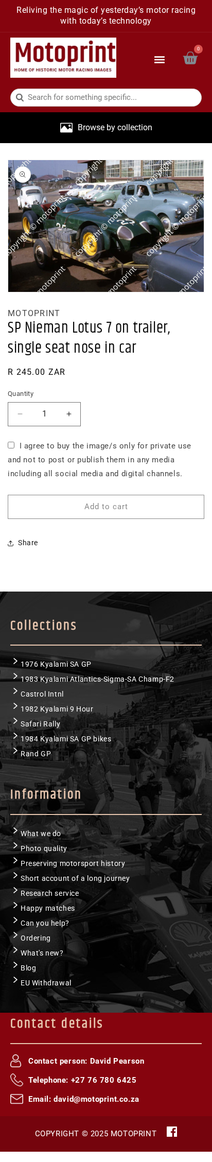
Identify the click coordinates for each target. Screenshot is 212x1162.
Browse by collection (115, 127)
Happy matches (48, 908)
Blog (28, 968)
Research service (50, 893)
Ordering (36, 938)
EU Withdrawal (46, 983)
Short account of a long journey (75, 878)
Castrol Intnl (42, 694)
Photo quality (44, 848)
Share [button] (28, 543)
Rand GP (36, 754)
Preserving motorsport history (73, 863)
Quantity (20, 393)
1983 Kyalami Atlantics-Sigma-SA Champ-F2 (97, 679)
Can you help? (45, 923)
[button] (160, 57)
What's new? (42, 953)
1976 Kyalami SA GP (56, 664)
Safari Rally (40, 724)
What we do (41, 833)
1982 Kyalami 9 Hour (57, 709)
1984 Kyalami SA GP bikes (66, 739)
